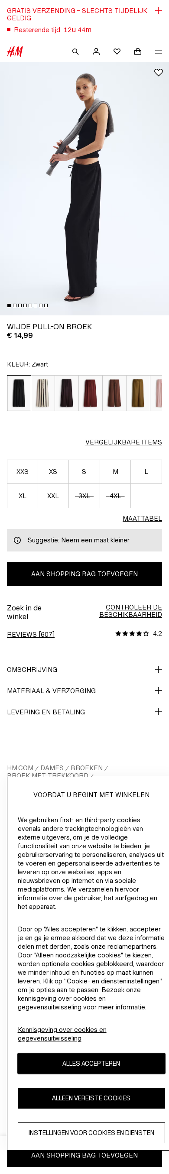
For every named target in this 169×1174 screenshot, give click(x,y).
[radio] (19, 393)
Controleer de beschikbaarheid (130, 610)
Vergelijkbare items (123, 442)
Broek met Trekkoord (47, 775)
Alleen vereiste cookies (91, 1098)
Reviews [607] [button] (31, 634)
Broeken (87, 768)
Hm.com (20, 768)
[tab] (9, 305)
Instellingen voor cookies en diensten (91, 1132)
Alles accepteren (91, 1063)
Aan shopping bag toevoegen (84, 573)
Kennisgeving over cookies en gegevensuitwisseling (62, 1034)
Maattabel (142, 518)
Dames (52, 768)
